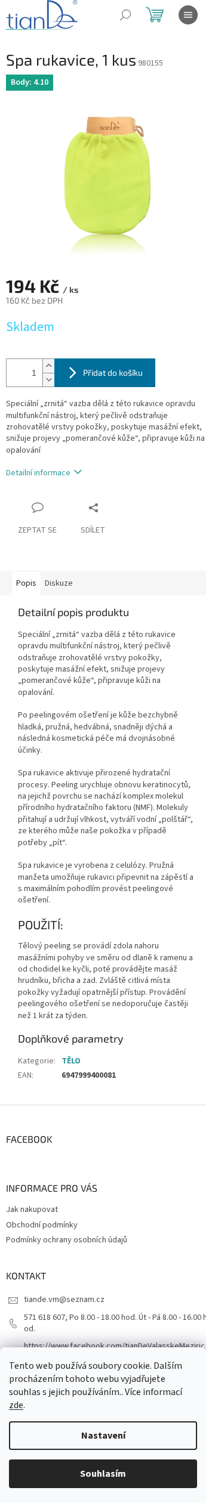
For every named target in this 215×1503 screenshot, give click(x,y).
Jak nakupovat (32, 1210)
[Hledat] (125, 15)
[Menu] (188, 15)
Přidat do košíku (113, 372)
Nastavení (103, 1435)
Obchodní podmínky (42, 1225)
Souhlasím (103, 1473)
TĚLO (71, 1061)
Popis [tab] (26, 583)
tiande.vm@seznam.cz (64, 1300)
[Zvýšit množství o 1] (48, 366)
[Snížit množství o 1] (48, 379)
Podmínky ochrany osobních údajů (66, 1240)
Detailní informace (38, 473)
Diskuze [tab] (59, 583)
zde (16, 1405)
